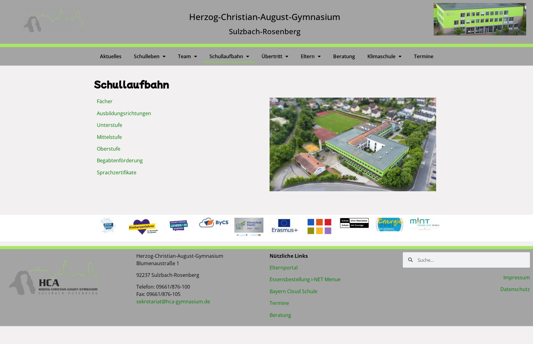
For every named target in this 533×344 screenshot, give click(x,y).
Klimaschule (381, 56)
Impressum (516, 277)
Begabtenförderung (120, 160)
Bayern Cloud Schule (293, 291)
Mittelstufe (109, 137)
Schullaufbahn (226, 56)
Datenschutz (515, 289)
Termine (423, 56)
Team (184, 56)
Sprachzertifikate (116, 172)
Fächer (105, 101)
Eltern (308, 56)
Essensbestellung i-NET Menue (305, 279)
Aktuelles (111, 56)
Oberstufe (108, 148)
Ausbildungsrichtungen (124, 113)
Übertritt (272, 56)
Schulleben (146, 56)
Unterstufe (109, 125)
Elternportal (284, 267)
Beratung (344, 56)
